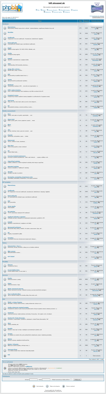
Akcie (9, 323)
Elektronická (11, 140)
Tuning (10, 79)
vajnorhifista (95, 54)
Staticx (95, 75)
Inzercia (5, 275)
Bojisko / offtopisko (13, 344)
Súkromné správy (58, 12)
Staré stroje (11, 100)
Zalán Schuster (95, 290)
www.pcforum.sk (59, 391)
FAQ (38, 10)
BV (95, 28)
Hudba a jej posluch (9, 111)
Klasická (10, 135)
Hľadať (44, 10)
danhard (95, 218)
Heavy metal (11, 119)
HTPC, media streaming (14, 90)
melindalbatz (95, 115)
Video (9, 63)
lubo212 (95, 266)
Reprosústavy (11, 27)
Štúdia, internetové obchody (15, 288)
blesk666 (96, 162)
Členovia (10, 264)
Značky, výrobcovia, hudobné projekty (18, 307)
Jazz (9, 129)
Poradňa (10, 328)
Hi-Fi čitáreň (11, 256)
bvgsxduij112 (95, 213)
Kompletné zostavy (13, 95)
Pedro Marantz (95, 60)
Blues (9, 124)
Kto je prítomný (8, 362)
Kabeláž (10, 58)
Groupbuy (10, 237)
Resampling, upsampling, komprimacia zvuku (20, 177)
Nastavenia (48, 12)
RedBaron (95, 202)
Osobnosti (11, 312)
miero (95, 207)
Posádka (5, 261)
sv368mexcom (29, 366)
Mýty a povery (11, 251)
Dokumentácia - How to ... (15, 246)
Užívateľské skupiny (65, 10)
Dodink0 (95, 107)
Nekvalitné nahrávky (13, 166)
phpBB (50, 390)
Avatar (95, 120)
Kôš (9, 354)
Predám (10, 278)
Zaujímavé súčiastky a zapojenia (16, 216)
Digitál (9, 48)
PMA (96, 49)
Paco (96, 252)
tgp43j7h (95, 141)
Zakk (96, 340)
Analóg (10, 53)
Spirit (96, 279)
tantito (95, 136)
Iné (8, 105)
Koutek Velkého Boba (13, 270)
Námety (10, 339)
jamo (96, 131)
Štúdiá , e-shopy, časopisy (15, 302)
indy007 (95, 96)
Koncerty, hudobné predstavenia (17, 156)
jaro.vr (95, 309)
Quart (95, 324)
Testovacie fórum (12, 349)
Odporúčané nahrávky (14, 161)
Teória (5, 243)
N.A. (96, 223)
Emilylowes (95, 295)
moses (95, 330)
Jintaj (95, 228)
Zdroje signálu (12, 206)
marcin (95, 178)
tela (95, 285)
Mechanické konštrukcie (14, 227)
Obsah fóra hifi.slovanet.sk (9, 18)
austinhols (95, 44)
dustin (95, 102)
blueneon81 (95, 319)
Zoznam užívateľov (52, 10)
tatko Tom (95, 152)
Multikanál (10, 84)
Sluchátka (10, 32)
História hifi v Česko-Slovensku (16, 318)
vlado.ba (95, 81)
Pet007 (95, 147)
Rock (9, 114)
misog (95, 186)
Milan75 (95, 39)
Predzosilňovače (12, 42)
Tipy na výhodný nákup (14, 294)
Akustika (10, 171)
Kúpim (9, 283)
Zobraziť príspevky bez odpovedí (97, 16)
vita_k (95, 239)
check (95, 173)
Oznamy (10, 333)
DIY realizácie (11, 211)
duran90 (95, 234)
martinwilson (95, 126)
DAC (9, 74)
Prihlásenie (67, 12)
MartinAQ (96, 303)
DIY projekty (6, 182)
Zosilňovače (11, 37)
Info (4, 299)
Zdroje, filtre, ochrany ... (14, 69)
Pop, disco (11, 145)
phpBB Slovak (53, 391)
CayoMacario (95, 86)
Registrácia (75, 10)
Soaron (95, 33)
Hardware (6, 24)
